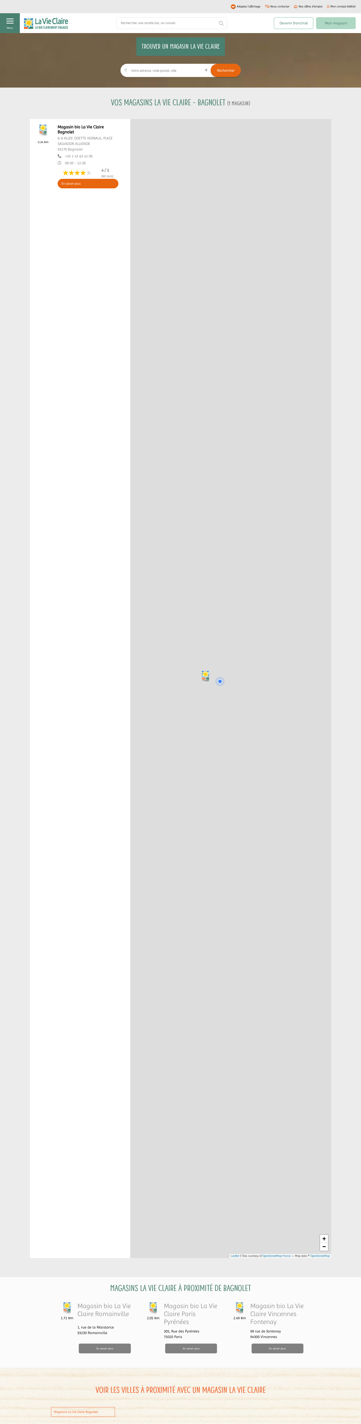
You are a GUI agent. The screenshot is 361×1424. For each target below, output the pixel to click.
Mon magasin (336, 23)
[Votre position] (219, 681)
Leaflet (235, 1256)
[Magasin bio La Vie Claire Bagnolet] (205, 676)
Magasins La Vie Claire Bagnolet (76, 1412)
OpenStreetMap (320, 1256)
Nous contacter (279, 6)
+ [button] (324, 1238)
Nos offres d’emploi (311, 6)
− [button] (324, 1246)
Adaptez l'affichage (248, 6)
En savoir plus (71, 183)
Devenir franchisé (294, 23)
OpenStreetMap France (276, 1256)
